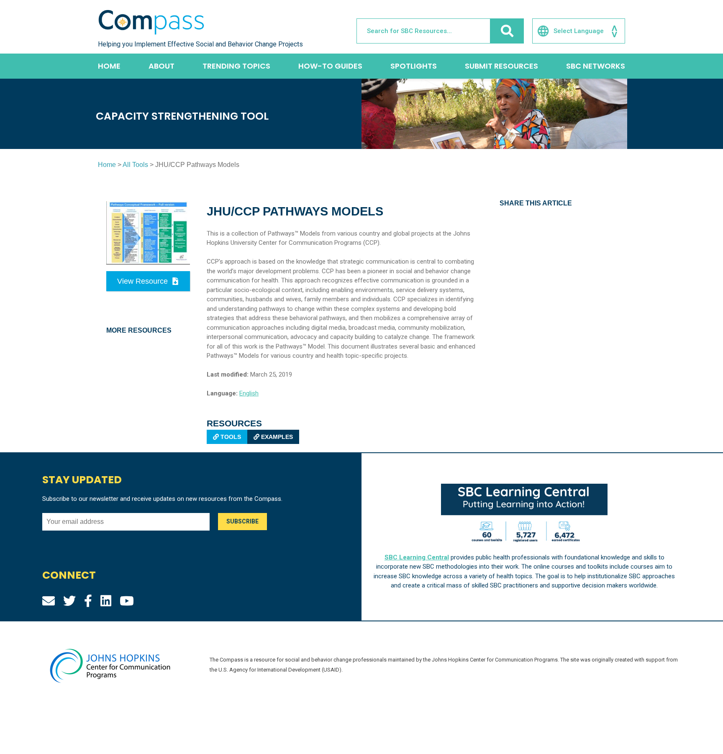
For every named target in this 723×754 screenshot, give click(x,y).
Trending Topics (236, 66)
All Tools (135, 164)
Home (109, 66)
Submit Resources (501, 66)
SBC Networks (595, 66)
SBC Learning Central (417, 557)
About (161, 66)
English (249, 393)
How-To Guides (330, 66)
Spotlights (413, 66)
